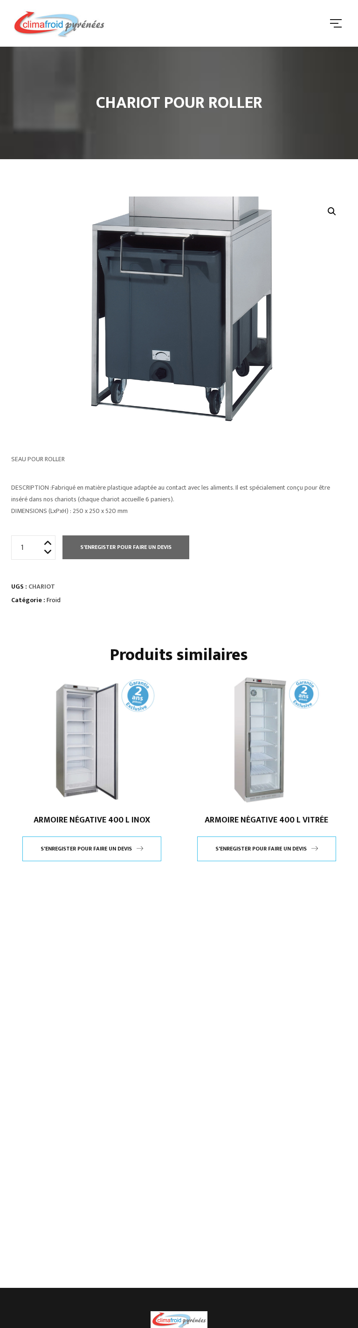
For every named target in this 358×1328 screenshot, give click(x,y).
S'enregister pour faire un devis (126, 547)
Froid (54, 600)
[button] (332, 211)
